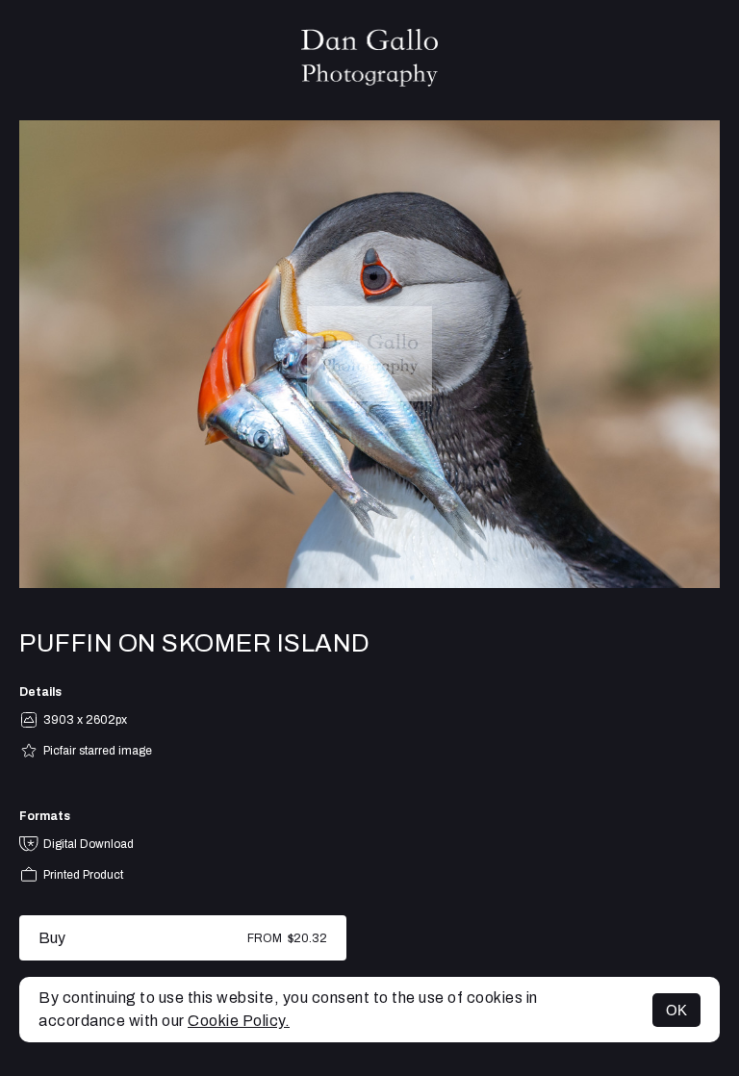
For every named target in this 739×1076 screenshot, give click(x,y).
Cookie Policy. (239, 1020)
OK (676, 1010)
